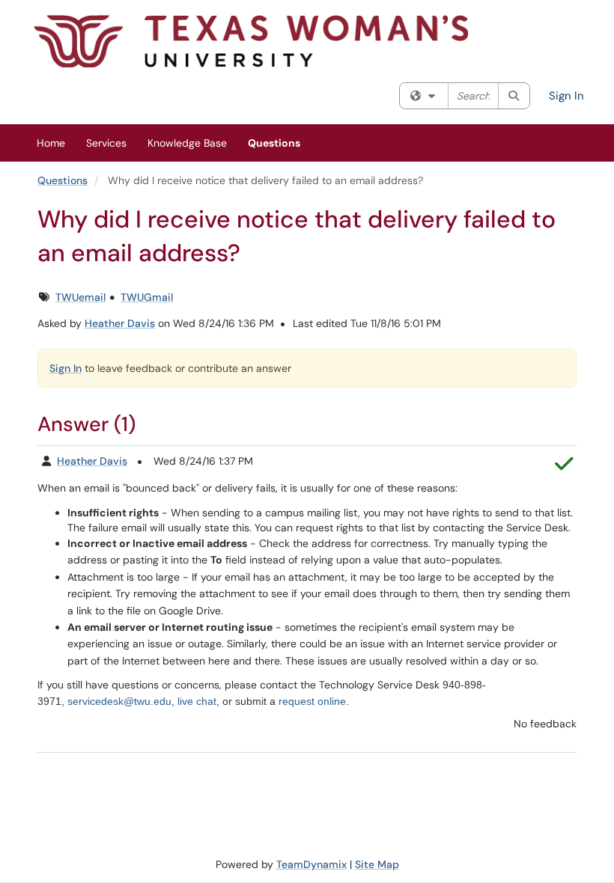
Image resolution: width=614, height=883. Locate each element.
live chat (196, 701)
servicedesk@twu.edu (119, 701)
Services (106, 143)
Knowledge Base (187, 143)
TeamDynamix (311, 864)
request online (312, 701)
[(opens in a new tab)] (251, 41)
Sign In (566, 95)
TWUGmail (147, 297)
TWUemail (80, 297)
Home (51, 143)
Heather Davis (120, 323)
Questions (274, 143)
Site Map (377, 864)
